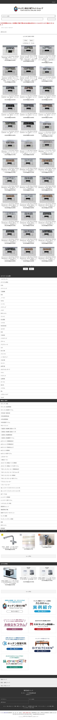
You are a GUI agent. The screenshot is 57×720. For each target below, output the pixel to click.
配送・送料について (18, 706)
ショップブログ (25, 707)
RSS (30, 707)
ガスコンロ (11, 27)
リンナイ (6, 27)
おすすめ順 (25, 36)
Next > (31, 40)
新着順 (32, 36)
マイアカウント (3, 699)
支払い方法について (10, 706)
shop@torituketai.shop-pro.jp (38, 714)
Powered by (21, 716)
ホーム (2, 27)
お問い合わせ (3, 702)
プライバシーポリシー (42, 706)
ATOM (33, 707)
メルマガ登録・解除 (50, 706)
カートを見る (31, 699)
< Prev (25, 40)
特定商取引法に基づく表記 (32, 706)
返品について (24, 706)
